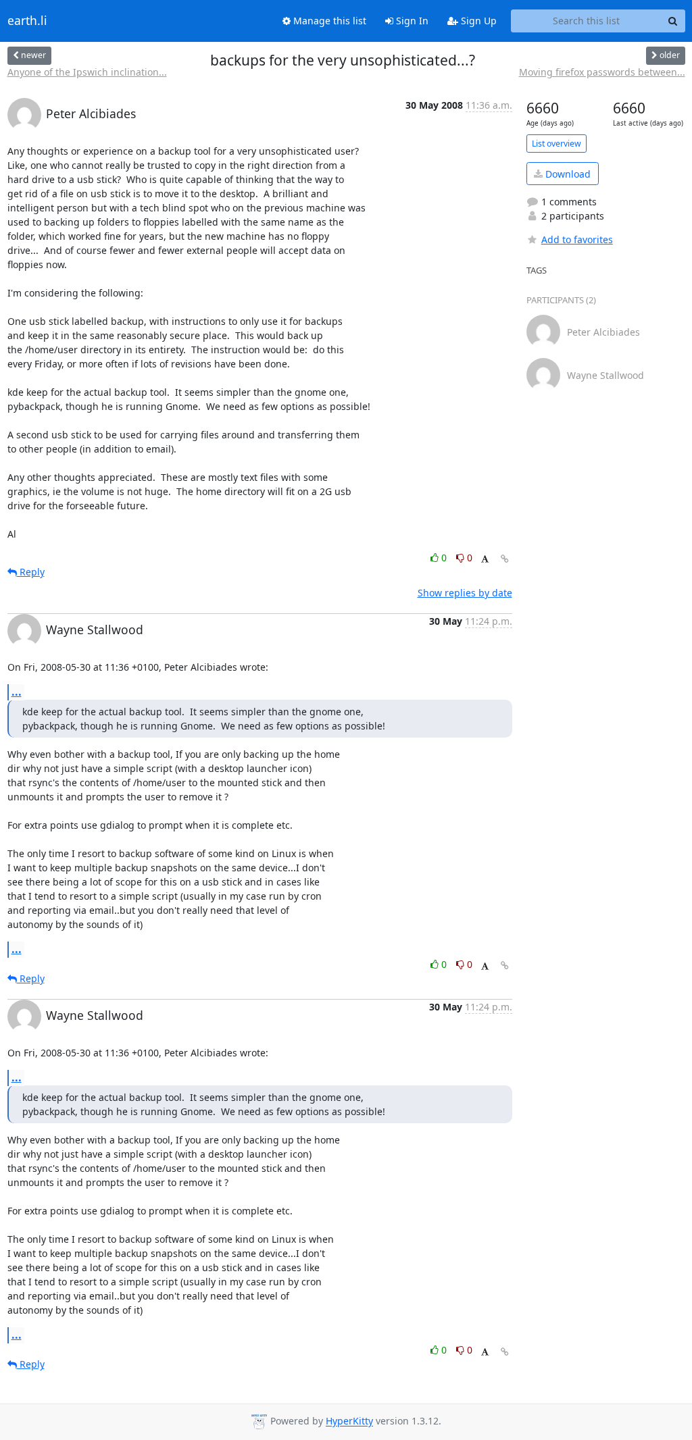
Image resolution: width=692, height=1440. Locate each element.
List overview (556, 143)
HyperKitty (349, 1421)
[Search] (673, 20)
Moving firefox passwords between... (602, 72)
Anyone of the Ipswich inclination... (87, 72)
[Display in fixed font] (485, 559)
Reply (31, 571)
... (16, 691)
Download (567, 174)
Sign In (410, 20)
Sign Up (477, 20)
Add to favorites (577, 239)
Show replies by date (465, 592)
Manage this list (328, 20)
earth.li (27, 21)
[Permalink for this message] (504, 559)
